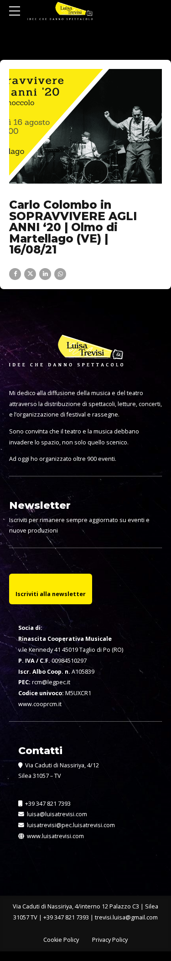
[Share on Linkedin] (45, 274)
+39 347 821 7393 (47, 804)
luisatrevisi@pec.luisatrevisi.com (69, 825)
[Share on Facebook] (15, 274)
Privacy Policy (110, 940)
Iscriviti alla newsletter (51, 594)
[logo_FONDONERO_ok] (66, 357)
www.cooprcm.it (40, 704)
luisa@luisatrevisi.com (55, 814)
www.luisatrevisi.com (55, 836)
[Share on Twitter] (30, 274)
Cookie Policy (61, 940)
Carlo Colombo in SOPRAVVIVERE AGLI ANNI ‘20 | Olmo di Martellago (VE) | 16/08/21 (73, 227)
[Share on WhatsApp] (60, 274)
